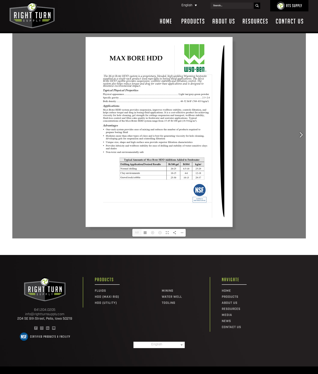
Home (166, 21)
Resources (255, 21)
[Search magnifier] (257, 6)
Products (193, 21)
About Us (223, 21)
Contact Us (290, 21)
